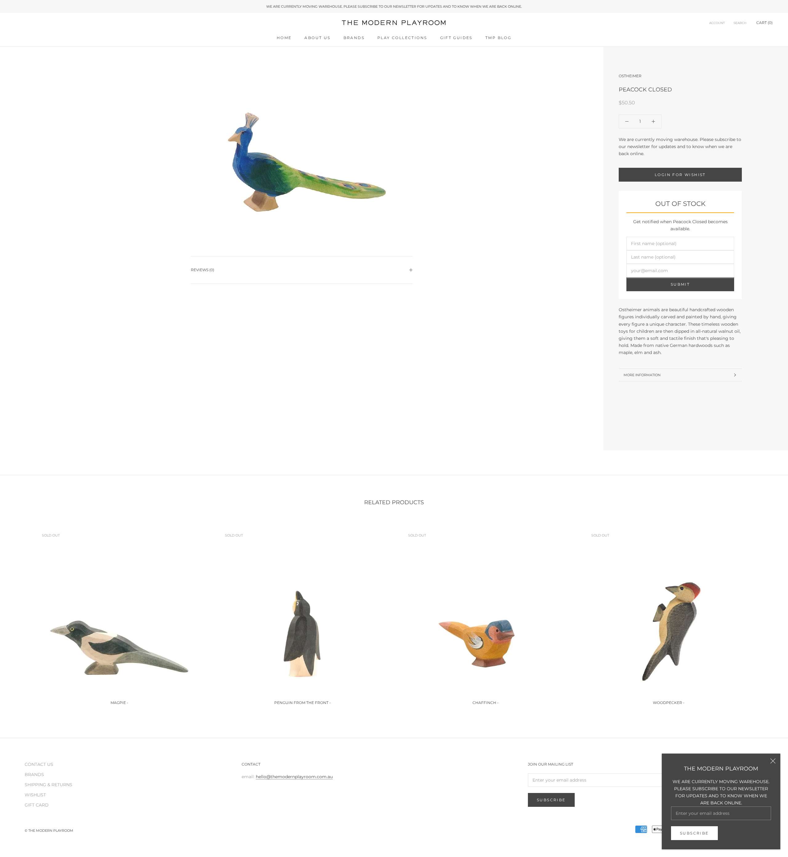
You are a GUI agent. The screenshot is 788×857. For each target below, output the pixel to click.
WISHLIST (35, 795)
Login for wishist (680, 174)
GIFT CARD (37, 805)
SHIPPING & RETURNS (48, 784)
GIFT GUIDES (456, 37)
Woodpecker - (669, 702)
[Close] (773, 761)
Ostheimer (630, 76)
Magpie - (119, 702)
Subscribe (694, 833)
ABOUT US (317, 37)
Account (717, 23)
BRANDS (354, 37)
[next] (769, 614)
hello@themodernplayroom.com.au (294, 776)
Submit (680, 284)
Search (740, 23)
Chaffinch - (485, 702)
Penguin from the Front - (302, 702)
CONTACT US (39, 764)
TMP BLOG (498, 37)
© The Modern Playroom (49, 830)
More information (642, 375)
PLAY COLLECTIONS (402, 37)
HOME (284, 37)
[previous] (19, 614)
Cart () (764, 23)
